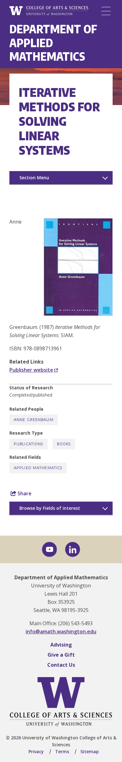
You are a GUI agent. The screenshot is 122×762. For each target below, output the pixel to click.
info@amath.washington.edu (61, 631)
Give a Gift (61, 654)
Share (24, 493)
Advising (61, 644)
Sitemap (89, 751)
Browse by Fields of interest (49, 508)
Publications (28, 444)
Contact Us (61, 664)
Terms (62, 751)
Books (64, 444)
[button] (78, 313)
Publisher (31, 369)
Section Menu (34, 178)
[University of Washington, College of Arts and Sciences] (48, 11)
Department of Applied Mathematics (61, 577)
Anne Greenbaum (33, 419)
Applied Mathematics (38, 467)
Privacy (36, 751)
